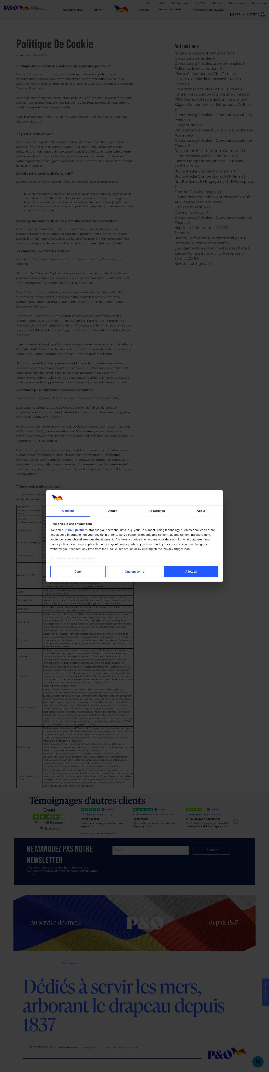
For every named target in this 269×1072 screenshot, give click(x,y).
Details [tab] (112, 510)
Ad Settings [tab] (156, 510)
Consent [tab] (68, 510)
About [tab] (201, 510)
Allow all (191, 571)
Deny (78, 571)
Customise (132, 571)
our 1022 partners (75, 530)
